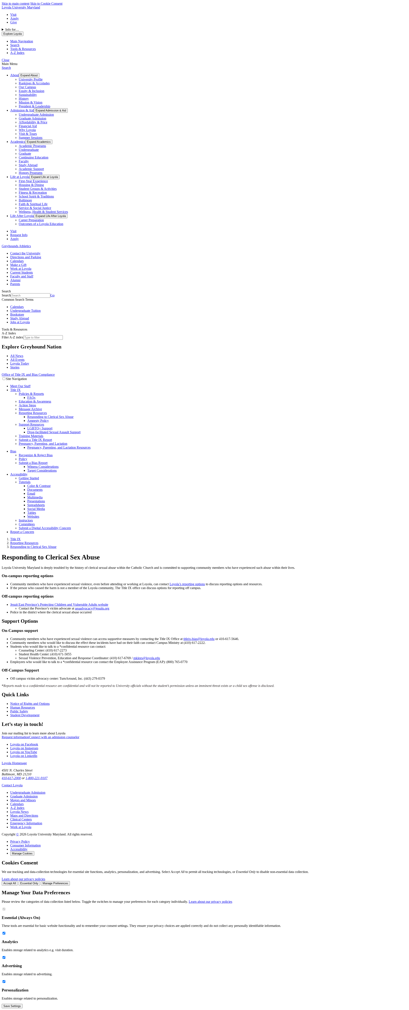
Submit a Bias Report (33, 463)
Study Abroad (28, 165)
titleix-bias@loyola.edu (199, 639)
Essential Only (29, 883)
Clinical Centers (21, 819)
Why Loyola (27, 130)
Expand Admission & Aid (51, 110)
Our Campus (27, 87)
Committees (27, 524)
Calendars (17, 261)
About (14, 75)
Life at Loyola (19, 177)
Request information (15, 737)
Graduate (25, 153)
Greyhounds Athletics (16, 246)
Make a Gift (18, 265)
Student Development (24, 715)
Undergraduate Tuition (25, 310)
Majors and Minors (23, 800)
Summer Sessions (30, 137)
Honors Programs (30, 173)
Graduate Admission (32, 118)
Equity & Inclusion (31, 91)
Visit (13, 14)
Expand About (29, 75)
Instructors (26, 520)
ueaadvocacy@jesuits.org (92, 608)
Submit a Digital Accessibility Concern (45, 528)
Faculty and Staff (21, 276)
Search (6, 67)
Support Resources (31, 424)
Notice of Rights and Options (30, 703)
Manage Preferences (55, 883)
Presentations (36, 501)
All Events (17, 359)
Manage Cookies (22, 853)
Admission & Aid (22, 110)
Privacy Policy (20, 841)
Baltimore (25, 200)
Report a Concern (22, 532)
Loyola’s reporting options (187, 584)
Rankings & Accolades (34, 83)
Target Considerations (42, 470)
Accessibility (18, 474)
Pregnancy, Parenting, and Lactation (43, 443)
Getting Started (29, 478)
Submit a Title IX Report (35, 440)
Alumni (15, 280)
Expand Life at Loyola (44, 177)
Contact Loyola (12, 785)
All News (16, 356)
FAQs (31, 397)
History (24, 98)
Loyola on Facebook (24, 744)
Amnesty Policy (38, 420)
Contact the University (25, 253)
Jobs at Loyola (20, 322)
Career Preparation (31, 220)
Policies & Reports (31, 394)
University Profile (31, 79)
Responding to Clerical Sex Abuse (50, 417)
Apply (14, 18)
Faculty (24, 161)
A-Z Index (17, 808)
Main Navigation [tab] (21, 41)
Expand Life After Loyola (51, 216)
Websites (33, 516)
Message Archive (30, 409)
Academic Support (31, 169)
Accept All (9, 883)
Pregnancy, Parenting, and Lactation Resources (59, 447)
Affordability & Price (33, 122)
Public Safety (19, 711)
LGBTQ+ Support (39, 428)
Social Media (36, 509)
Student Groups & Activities (38, 189)
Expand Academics (39, 141)
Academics (17, 141)
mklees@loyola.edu (146, 658)
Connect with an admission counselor (54, 737)
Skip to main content (15, 3)
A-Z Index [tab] (17, 53)
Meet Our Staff (20, 386)
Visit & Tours (28, 134)
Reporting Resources (33, 413)
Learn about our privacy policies (23, 879)
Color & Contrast (38, 486)
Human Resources (22, 707)
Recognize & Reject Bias (36, 455)
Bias (13, 451)
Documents (35, 489)
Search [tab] (14, 45)
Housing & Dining (31, 185)
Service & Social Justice (35, 208)
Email (31, 493)
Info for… (12, 29)
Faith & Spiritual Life (33, 204)
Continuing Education (33, 157)
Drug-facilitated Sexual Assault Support (54, 432)
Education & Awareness (35, 401)
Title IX (15, 390)
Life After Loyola (22, 216)
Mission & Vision (30, 102)
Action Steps (27, 405)
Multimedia (35, 497)
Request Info (18, 235)
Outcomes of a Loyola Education (41, 224)
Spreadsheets (36, 505)
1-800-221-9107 (37, 778)
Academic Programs (32, 146)
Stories (14, 367)
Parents (15, 284)
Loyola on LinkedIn (23, 756)
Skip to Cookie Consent (46, 3)
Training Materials (31, 436)
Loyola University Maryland (21, 7)
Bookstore (17, 314)
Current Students (21, 272)
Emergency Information (26, 823)
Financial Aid (28, 126)
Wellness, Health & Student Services (43, 212)
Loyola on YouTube (23, 752)
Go (52, 295)
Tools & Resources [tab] (23, 49)
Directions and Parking (25, 257)
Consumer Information (25, 845)
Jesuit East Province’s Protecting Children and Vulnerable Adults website (59, 604)
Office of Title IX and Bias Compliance (28, 374)
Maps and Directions (24, 815)
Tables (31, 512)
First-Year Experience (33, 181)
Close (5, 60)
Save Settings (12, 1006)
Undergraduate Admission (36, 114)
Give (13, 22)
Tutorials (24, 482)
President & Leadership (34, 106)
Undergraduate (29, 150)
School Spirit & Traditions (36, 196)
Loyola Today (19, 363)
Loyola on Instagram (24, 748)
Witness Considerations (43, 466)
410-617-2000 (11, 778)
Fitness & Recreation (33, 192)
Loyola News (19, 811)
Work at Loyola (20, 268)
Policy (23, 459)
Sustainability (28, 95)
